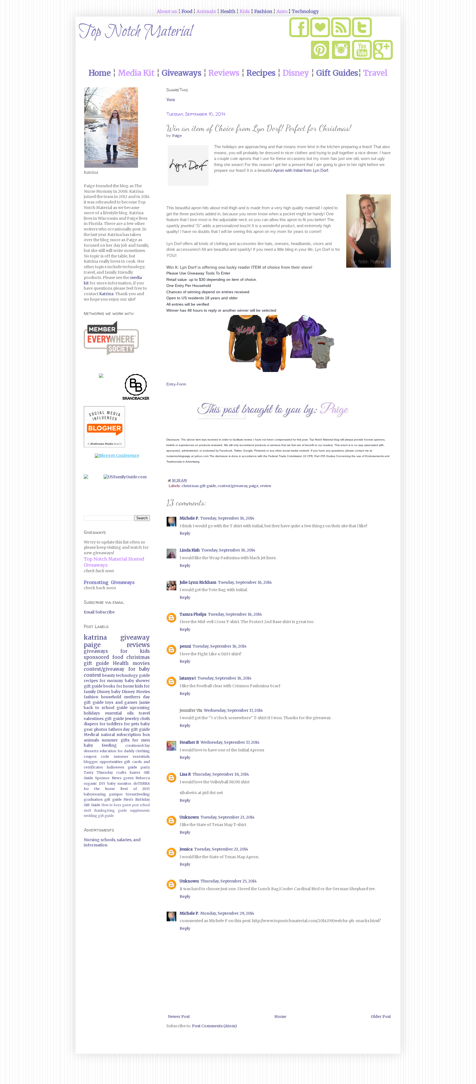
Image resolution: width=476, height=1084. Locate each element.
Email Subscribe (99, 612)
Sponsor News (108, 778)
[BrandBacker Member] (136, 388)
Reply (185, 533)
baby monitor (119, 783)
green (128, 778)
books (109, 686)
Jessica (186, 849)
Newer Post (179, 1016)
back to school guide (106, 707)
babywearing (95, 794)
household (111, 696)
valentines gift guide (104, 718)
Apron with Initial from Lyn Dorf (300, 170)
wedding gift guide (99, 816)
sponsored (96, 657)
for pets (131, 723)
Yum (170, 99)
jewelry (132, 718)
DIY (102, 783)
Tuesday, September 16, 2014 (227, 518)
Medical (91, 734)
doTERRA (141, 783)
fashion (91, 696)
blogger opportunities (103, 762)
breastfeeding (138, 794)
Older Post (381, 1016)
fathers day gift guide (129, 729)
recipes (91, 680)
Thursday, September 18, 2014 (221, 774)
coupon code (96, 756)
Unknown (189, 817)
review (265, 486)
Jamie (144, 702)
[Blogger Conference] (117, 455)
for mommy (111, 680)
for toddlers (111, 723)
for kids (135, 651)
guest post (130, 805)
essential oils (119, 713)
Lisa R (185, 774)
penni (185, 646)
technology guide (133, 675)
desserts (91, 751)
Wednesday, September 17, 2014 (233, 710)
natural (108, 734)
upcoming (140, 707)
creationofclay (137, 745)
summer (110, 740)
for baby (139, 669)
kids (139, 686)
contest (92, 675)
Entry (170, 384)
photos (100, 729)
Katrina (106, 293)
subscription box (133, 734)
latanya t (188, 678)
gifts (125, 740)
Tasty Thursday (98, 772)
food (117, 657)
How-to (107, 805)
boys (117, 805)
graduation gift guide (103, 799)
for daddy (126, 751)
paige (253, 486)
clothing (143, 751)
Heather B (189, 742)
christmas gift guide (199, 486)
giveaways (96, 651)
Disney (103, 691)
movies (141, 663)
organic (90, 783)
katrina (95, 637)
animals (91, 740)
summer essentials (132, 756)
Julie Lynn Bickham (198, 582)
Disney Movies (136, 691)
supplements (140, 811)
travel (144, 713)
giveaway (135, 637)
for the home (99, 789)
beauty (108, 675)
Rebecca (143, 778)
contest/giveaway (232, 486)
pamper (116, 794)
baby (116, 691)
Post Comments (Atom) (214, 1025)
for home (125, 686)
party (145, 767)
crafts (121, 772)
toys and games (121, 702)
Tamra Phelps (193, 614)
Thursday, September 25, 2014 (229, 881)
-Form (180, 384)
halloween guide (122, 767)
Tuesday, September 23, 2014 (228, 817)
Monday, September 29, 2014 (227, 913)
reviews (138, 645)
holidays (92, 713)
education (108, 751)
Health (121, 663)
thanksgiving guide (110, 811)
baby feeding (100, 745)
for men (141, 740)
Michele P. (189, 518)
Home (280, 1016)
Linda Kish (190, 550)
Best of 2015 (135, 789)
